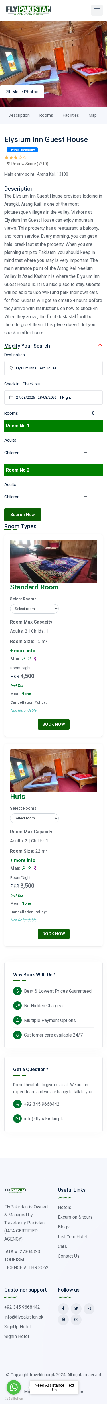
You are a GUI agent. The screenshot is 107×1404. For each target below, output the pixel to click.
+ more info (22, 650)
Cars (62, 1246)
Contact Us (69, 1256)
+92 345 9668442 (42, 1104)
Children (11, 452)
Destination (14, 355)
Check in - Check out (22, 384)
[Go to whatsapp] (14, 1387)
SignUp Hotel (17, 1326)
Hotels (64, 1207)
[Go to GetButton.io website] (14, 1398)
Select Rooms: (24, 599)
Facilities (71, 115)
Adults (10, 440)
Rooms (46, 115)
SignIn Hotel (16, 1336)
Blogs (64, 1227)
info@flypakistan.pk (43, 1118)
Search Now (22, 514)
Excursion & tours (75, 1217)
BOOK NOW (53, 724)
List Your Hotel (72, 1236)
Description (19, 115)
